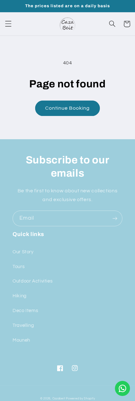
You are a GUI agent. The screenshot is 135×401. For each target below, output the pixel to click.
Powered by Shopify (80, 398)
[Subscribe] (115, 218)
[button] (8, 24)
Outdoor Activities (32, 281)
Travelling (23, 325)
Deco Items (25, 310)
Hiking (20, 296)
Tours (18, 266)
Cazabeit (58, 398)
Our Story (23, 252)
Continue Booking (67, 108)
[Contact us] (122, 388)
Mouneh (21, 340)
